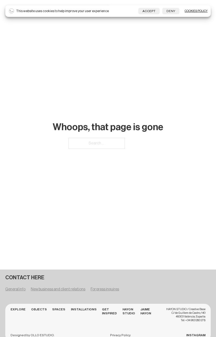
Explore (18, 309)
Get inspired (109, 311)
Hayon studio (128, 311)
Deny (170, 11)
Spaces (58, 309)
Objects (39, 309)
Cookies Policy (196, 10)
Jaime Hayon (145, 311)
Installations (84, 309)
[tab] (15, 290)
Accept (149, 11)
